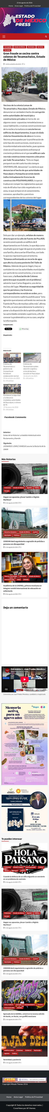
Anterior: (22, 435)
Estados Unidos (18, 867)
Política (37, 488)
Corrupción (8, 47)
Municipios (31, 47)
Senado (6, 491)
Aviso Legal (19, 6)
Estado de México (19, 47)
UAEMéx (25, 580)
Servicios (40, 47)
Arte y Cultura (8, 1005)
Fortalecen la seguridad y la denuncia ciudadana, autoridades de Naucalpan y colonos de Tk (12, 400)
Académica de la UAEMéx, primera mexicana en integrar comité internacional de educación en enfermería (22, 588)
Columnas (7, 488)
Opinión (29, 488)
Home (11, 6)
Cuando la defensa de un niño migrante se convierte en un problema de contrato (24, 877)
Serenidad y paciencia (12, 1059)
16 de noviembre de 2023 (13, 64)
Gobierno (28, 1050)
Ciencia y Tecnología (10, 576)
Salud (19, 580)
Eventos (40, 1005)
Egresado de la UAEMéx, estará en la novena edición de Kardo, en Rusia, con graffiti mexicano (23, 1015)
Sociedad (7, 50)
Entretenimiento (29, 1005)
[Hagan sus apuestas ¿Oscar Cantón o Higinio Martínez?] (25, 478)
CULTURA (19, 1005)
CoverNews (18, 1108)
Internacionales (9, 580)
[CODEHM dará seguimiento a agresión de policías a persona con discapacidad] (25, 523)
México (6, 871)
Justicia (35, 532)
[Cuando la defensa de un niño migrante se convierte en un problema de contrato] (25, 858)
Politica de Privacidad (32, 6)
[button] (4, 36)
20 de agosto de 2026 (11, 594)
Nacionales (37, 1050)
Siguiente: (24, 446)
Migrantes (15, 871)
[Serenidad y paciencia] (25, 1041)
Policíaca (17, 535)
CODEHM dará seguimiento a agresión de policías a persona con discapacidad (23, 542)
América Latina (9, 1050)
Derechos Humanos (10, 532)
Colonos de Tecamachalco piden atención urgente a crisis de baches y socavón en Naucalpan (31, 369)
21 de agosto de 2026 (11, 503)
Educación (23, 576)
